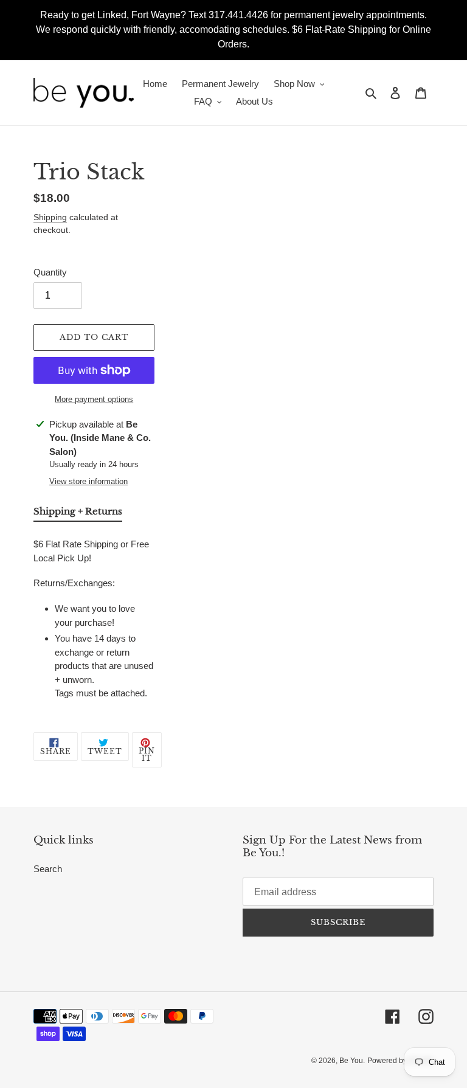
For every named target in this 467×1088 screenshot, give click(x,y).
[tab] (77, 514)
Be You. (352, 1060)
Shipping (50, 217)
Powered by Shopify (400, 1060)
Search (47, 869)
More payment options (94, 399)
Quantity (50, 272)
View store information (88, 481)
